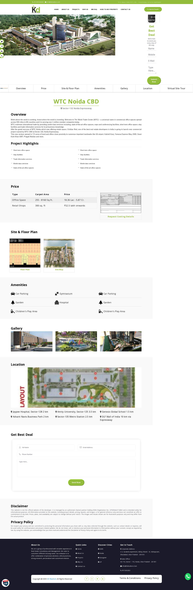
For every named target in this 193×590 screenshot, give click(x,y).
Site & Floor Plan (70, 88)
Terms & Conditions (130, 578)
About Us (65, 9)
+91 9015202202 (38, 2)
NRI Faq (94, 9)
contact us (125, 9)
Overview (21, 88)
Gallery (124, 88)
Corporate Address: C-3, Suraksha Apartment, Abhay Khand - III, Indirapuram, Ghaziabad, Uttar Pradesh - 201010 (140, 552)
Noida (101, 553)
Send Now (76, 482)
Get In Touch (154, 9)
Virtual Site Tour (176, 88)
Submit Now (154, 80)
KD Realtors (51, 579)
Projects (75, 9)
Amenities (99, 88)
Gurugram (102, 558)
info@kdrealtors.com (53, 2)
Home (56, 9)
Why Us (85, 9)
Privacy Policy (151, 578)
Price (43, 88)
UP (100, 562)
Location (147, 88)
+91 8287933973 (153, 18)
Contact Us (81, 566)
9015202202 (125, 570)
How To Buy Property (109, 9)
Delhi (101, 549)
